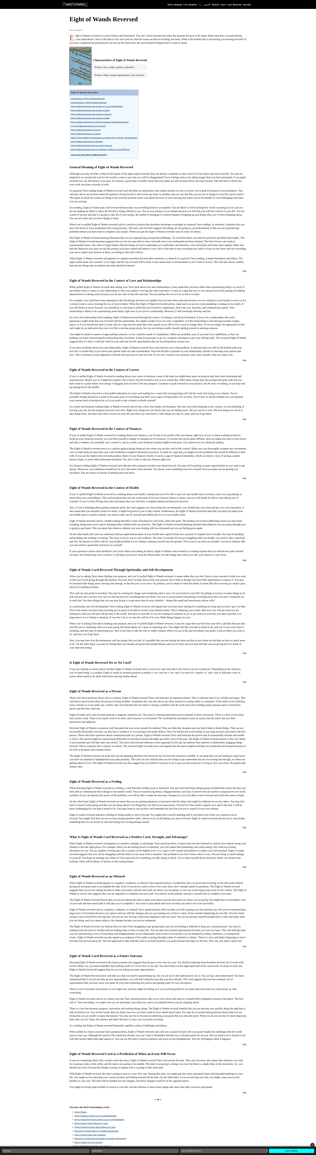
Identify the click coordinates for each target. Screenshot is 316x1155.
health (215, 4)
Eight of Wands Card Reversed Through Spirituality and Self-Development (99, 122)
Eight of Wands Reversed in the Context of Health (90, 118)
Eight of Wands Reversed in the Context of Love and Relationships (97, 106)
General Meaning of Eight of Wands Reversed (89, 103)
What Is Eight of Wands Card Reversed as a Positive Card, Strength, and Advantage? (104, 138)
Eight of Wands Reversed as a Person (85, 130)
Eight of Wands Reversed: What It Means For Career (95, 1127)
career (207, 4)
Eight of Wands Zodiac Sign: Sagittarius (90, 1135)
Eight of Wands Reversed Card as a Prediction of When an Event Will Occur (100, 149)
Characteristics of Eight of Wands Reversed (88, 99)
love (200, 4)
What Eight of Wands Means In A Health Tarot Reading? (96, 1131)
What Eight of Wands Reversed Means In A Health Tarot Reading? (100, 1138)
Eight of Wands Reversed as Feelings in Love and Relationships (99, 1119)
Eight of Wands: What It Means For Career (91, 1123)
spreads (247, 4)
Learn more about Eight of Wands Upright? (89, 155)
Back (245, 271)
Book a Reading (292, 1151)
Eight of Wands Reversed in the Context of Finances (91, 114)
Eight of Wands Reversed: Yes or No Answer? (92, 1146)
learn (223, 4)
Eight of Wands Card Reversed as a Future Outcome (91, 145)
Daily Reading (175, 4)
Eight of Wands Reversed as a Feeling (86, 134)
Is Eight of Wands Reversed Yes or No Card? (88, 126)
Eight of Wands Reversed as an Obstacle (87, 142)
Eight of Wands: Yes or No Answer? (88, 1142)
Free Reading (190, 4)
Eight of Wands (80, 1112)
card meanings (234, 4)
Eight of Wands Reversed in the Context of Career (90, 110)
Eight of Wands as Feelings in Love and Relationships (95, 1116)
